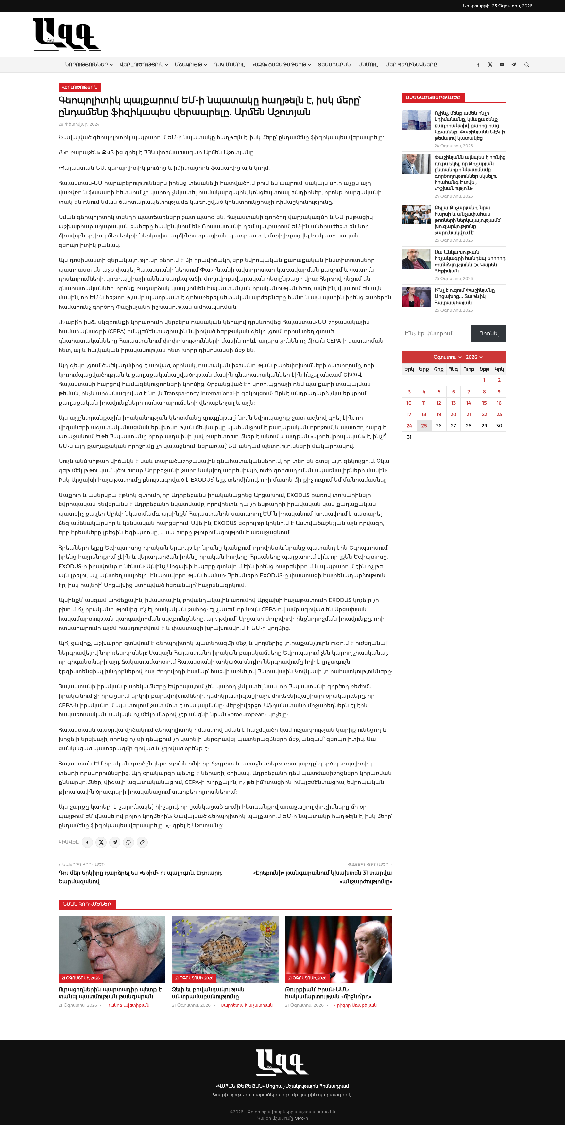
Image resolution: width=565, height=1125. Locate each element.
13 (454, 403)
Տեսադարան (334, 65)
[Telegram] (114, 842)
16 (499, 403)
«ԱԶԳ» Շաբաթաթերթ (279, 65)
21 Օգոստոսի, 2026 (81, 978)
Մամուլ (368, 65)
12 (439, 403)
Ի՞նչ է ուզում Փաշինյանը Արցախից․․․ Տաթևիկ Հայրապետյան (465, 296)
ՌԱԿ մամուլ (229, 65)
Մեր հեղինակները (411, 65)
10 (409, 403)
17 (409, 414)
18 (424, 414)
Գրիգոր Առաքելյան (355, 1005)
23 (499, 414)
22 (484, 414)
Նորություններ (86, 65)
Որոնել (489, 333)
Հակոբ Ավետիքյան (128, 1005)
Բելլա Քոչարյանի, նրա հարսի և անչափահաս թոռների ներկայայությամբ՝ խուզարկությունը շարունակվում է (468, 220)
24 (409, 425)
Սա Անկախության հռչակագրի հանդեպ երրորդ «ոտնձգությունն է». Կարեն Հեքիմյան (470, 261)
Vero (299, 1118)
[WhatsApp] (128, 842)
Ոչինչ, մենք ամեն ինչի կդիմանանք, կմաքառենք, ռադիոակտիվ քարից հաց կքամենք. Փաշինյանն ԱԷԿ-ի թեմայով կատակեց (470, 125)
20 (453, 414)
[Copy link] (142, 842)
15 (484, 403)
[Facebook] (87, 842)
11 (424, 403)
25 (424, 425)
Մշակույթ (188, 65)
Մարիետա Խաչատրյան (247, 1005)
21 (469, 414)
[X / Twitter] (101, 842)
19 (439, 414)
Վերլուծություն (141, 65)
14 (469, 403)
